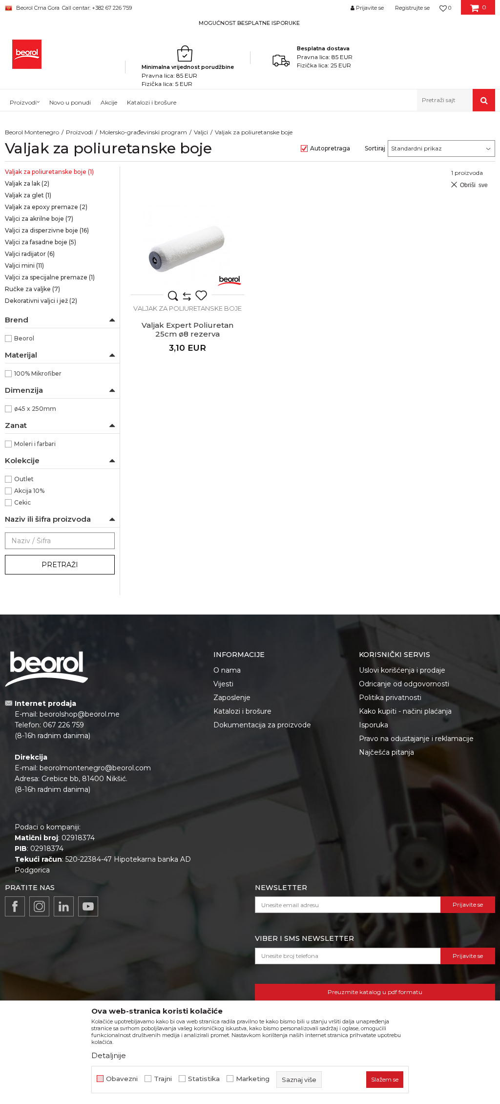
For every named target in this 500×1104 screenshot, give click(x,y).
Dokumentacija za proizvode (262, 725)
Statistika (204, 1079)
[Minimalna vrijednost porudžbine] (187, 53)
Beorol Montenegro (32, 132)
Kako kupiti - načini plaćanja (405, 711)
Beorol (24, 338)
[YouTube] (88, 906)
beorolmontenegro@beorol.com (95, 768)
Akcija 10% (29, 490)
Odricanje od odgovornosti (404, 683)
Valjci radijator (30, 253)
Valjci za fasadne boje (40, 242)
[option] (250, 22)
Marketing (253, 1079)
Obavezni (122, 1079)
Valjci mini (24, 265)
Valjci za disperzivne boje (47, 230)
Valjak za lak (27, 183)
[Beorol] (229, 280)
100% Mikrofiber (38, 373)
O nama (227, 670)
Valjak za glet (28, 195)
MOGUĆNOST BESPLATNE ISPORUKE (249, 23)
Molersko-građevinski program (143, 132)
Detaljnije (108, 1055)
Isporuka (373, 725)
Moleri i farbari (35, 443)
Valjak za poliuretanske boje (49, 171)
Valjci (201, 132)
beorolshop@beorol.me (80, 714)
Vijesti (223, 683)
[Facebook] (14, 906)
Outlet (24, 479)
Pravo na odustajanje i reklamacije (416, 738)
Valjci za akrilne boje (39, 218)
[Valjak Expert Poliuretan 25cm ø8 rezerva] (187, 250)
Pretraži (60, 564)
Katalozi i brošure (242, 711)
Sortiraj (375, 148)
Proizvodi (79, 132)
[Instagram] (39, 906)
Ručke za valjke (32, 289)
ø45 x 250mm (35, 408)
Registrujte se (412, 7)
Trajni (163, 1079)
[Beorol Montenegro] (27, 54)
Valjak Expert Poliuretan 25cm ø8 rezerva (187, 330)
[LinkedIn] (63, 906)
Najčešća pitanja (386, 752)
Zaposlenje (231, 697)
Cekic (22, 502)
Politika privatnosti (390, 697)
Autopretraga (330, 148)
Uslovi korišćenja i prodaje (402, 670)
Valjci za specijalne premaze (50, 277)
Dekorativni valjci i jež (41, 300)
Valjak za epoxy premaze (46, 207)
